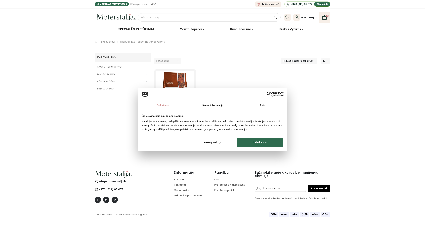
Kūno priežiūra (240, 29)
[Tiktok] (115, 200)
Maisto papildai (191, 29)
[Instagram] (106, 200)
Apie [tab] (262, 105)
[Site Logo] (116, 17)
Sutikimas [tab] (163, 105)
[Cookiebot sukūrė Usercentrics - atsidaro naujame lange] (269, 94)
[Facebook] (98, 200)
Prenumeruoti (319, 188)
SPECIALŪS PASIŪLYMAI (136, 29)
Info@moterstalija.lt (112, 181)
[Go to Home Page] (96, 42)
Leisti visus (260, 142)
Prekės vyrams (290, 29)
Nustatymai (210, 142)
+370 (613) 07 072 (111, 189)
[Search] (275, 17)
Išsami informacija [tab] (212, 105)
